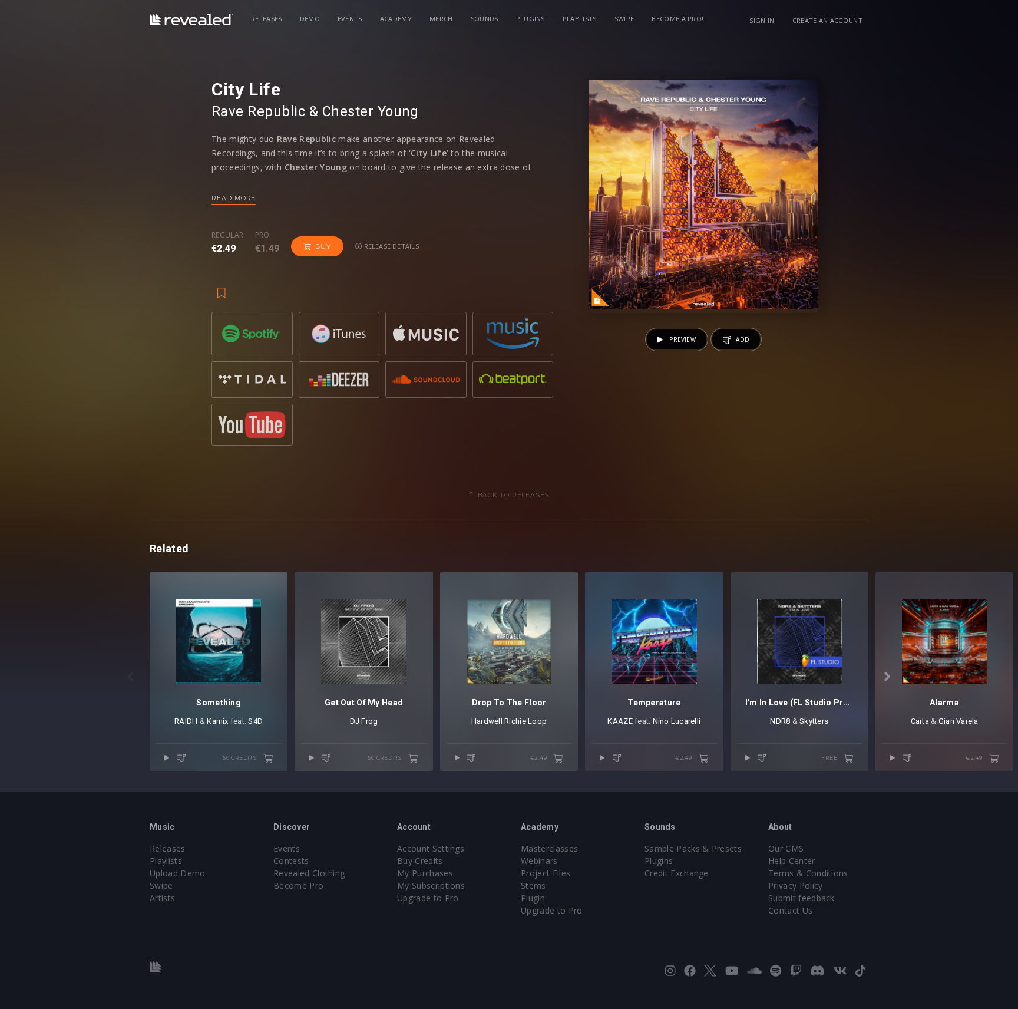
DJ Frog (364, 721)
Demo (310, 18)
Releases (266, 18)
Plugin (533, 898)
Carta (920, 721)
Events (350, 18)
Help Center (791, 860)
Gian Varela (958, 721)
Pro (262, 235)
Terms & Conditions (808, 873)
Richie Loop (525, 721)
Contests (291, 860)
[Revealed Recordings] (191, 19)
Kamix (217, 721)
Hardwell (487, 721)
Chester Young (370, 111)
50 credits (241, 757)
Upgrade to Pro (427, 898)
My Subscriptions (431, 885)
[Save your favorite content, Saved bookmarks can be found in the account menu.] (221, 287)
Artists (162, 898)
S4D (255, 721)
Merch (441, 18)
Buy (322, 246)
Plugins (530, 18)
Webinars (539, 860)
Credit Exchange (676, 873)
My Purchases (425, 873)
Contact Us (790, 910)
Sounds (484, 18)
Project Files (545, 873)
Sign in (761, 20)
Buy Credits (420, 860)
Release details (390, 246)
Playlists (580, 18)
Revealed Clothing (309, 873)
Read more (233, 198)
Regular (227, 235)
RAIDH (185, 721)
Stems (533, 885)
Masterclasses (549, 848)
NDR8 (780, 721)
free (830, 757)
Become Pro (298, 885)
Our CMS (786, 848)
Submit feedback (801, 898)
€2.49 (539, 757)
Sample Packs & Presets (693, 848)
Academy (396, 18)
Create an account (827, 20)
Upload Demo (178, 873)
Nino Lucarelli (677, 721)
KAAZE (619, 721)
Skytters (813, 721)
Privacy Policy (795, 885)
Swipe (624, 18)
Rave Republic (258, 111)
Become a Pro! (677, 18)
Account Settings (430, 848)
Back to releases (514, 495)
